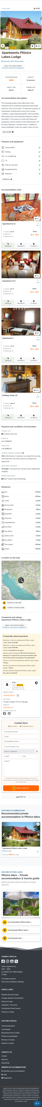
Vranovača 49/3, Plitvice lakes (13, 61)
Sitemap (21, 982)
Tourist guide (5, 1029)
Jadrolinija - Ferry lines (9, 1005)
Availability (21, 246)
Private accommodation (9, 1036)
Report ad (21, 797)
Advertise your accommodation (14, 1071)
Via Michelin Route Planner (11, 1008)
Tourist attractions (15, 607)
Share (37, 8)
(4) (37, 218)
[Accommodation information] (37, 851)
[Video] (32, 46)
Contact (4, 1056)
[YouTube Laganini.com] (11, 961)
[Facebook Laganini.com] (3, 961)
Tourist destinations (8, 1026)
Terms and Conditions (9, 982)
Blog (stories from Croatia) (10, 1033)
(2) (37, 276)
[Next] (36, 834)
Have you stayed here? (14, 67)
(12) (37, 390)
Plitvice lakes (6, 8)
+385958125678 (9, 695)
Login (4, 1074)
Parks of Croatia (7, 1001)
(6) (37, 333)
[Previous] (6, 834)
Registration (7, 1078)
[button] (21, 580)
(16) (38, 46)
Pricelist (8, 246)
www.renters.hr (8, 707)
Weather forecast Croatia (10, 994)
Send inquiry (22, 788)
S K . (6, 45)
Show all (7, 179)
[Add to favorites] (38, 824)
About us (4, 1059)
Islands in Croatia (7, 1043)
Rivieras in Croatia (7, 1040)
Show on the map (14, 603)
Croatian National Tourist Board (12, 998)
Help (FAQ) (5, 1063)
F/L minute (34, 246)
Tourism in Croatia (7, 1012)
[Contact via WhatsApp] (18, 695)
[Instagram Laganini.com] (7, 961)
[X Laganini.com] (16, 961)
